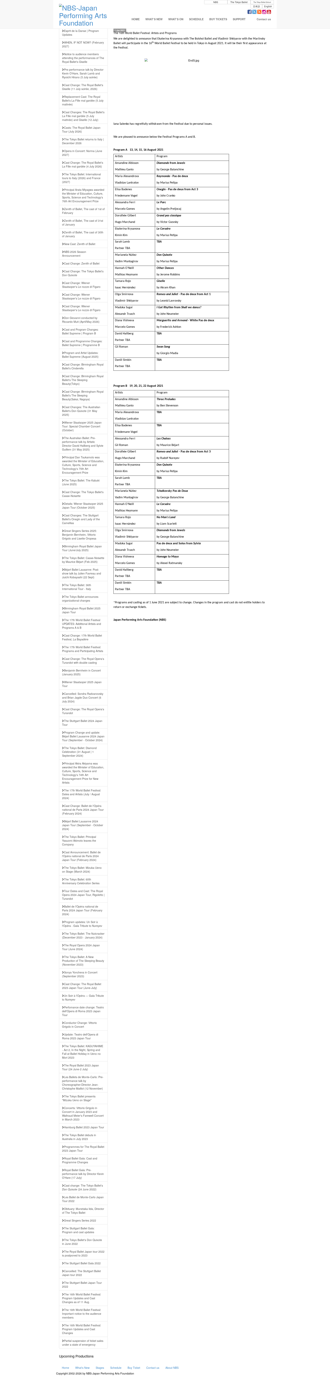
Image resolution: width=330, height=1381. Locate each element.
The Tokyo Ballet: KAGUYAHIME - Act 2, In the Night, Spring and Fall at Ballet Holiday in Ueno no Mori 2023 (82, 1051)
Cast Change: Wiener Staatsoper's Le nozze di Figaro (81, 285)
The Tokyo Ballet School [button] (262, 2)
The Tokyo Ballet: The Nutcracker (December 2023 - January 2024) (83, 935)
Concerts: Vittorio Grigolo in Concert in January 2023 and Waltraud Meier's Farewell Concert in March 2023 (83, 1113)
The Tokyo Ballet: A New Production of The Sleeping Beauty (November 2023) (83, 960)
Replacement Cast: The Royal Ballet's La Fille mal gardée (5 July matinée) (83, 100)
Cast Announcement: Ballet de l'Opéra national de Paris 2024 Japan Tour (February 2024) (81, 856)
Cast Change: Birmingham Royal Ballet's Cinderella (83, 366)
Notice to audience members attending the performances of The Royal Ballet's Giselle (83, 58)
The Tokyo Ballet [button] (238, 2)
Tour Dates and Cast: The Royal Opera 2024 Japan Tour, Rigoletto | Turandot (83, 894)
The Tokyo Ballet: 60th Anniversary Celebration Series (80, 881)
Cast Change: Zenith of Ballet (81, 263)
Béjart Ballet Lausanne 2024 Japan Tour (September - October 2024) (82, 825)
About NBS (172, 1368)
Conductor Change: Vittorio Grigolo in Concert (79, 1024)
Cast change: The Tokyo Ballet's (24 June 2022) (82, 1187)
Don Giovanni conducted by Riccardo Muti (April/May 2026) (80, 320)
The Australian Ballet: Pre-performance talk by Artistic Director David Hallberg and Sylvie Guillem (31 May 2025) (82, 443)
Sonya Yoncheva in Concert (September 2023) (79, 974)
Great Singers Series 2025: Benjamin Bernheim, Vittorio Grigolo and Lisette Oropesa (79, 534)
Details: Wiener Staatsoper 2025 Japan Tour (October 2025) (82, 505)
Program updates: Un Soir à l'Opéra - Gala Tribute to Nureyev (82, 924)
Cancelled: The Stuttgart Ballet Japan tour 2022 (81, 1273)
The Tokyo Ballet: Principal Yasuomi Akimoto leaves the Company (79, 840)
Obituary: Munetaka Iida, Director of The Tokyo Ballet (83, 1210)
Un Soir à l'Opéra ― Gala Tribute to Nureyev (83, 997)
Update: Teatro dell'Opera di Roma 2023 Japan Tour (80, 1036)
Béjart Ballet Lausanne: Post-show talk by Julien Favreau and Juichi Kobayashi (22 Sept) (81, 573)
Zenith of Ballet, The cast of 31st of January (82, 222)
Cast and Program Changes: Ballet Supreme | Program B (80, 331)
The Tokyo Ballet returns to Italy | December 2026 (83, 141)
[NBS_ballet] (254, 12)
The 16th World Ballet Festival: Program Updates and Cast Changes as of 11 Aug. (81, 1298)
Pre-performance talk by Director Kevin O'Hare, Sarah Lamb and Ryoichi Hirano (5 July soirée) (83, 73)
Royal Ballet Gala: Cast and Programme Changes (79, 1160)
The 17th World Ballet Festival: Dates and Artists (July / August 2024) (81, 794)
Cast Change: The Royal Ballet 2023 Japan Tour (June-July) (81, 986)
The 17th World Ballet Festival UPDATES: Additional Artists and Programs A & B (81, 623)
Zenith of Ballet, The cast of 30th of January (82, 234)
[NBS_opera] (259, 12)
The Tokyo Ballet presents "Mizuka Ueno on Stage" (78, 1098)
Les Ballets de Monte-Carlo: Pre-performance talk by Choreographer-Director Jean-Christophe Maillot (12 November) (83, 1082)
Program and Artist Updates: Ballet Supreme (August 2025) (80, 354)
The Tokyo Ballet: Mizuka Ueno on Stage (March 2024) (82, 869)
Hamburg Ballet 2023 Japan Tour (84, 1127)
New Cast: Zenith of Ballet (79, 244)
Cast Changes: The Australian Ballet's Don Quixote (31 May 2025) (81, 411)
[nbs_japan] (264, 12)
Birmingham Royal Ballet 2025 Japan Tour (81, 610)
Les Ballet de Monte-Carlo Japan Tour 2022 (83, 1199)
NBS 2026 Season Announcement (74, 253)
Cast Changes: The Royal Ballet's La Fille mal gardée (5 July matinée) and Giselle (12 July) (83, 116)
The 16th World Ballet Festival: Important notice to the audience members (81, 1313)
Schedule (115, 1368)
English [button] (268, 6)
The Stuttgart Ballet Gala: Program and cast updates (78, 1230)
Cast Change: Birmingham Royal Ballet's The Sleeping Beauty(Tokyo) (83, 380)
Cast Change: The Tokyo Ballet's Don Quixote (83, 273)
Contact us (152, 1368)
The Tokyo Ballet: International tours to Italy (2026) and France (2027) (81, 178)
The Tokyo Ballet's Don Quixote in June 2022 (82, 1242)
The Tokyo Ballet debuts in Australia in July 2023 (79, 1137)
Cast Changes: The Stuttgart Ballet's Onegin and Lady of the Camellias (81, 519)
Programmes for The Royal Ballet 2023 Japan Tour (83, 1148)
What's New (82, 1368)
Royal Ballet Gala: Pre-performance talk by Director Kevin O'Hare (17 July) (83, 1174)
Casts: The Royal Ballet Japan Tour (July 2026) (81, 129)
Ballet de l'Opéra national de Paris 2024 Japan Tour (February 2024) (82, 910)
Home (65, 1368)
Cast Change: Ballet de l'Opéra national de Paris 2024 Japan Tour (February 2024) (83, 809)
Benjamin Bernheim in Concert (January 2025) (81, 672)
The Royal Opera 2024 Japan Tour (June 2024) (81, 947)
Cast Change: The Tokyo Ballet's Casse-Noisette (83, 494)
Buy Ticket (134, 1368)
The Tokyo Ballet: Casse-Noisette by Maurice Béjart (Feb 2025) (83, 560)
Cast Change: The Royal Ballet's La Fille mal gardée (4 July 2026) (82, 164)
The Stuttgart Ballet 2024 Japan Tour (82, 723)
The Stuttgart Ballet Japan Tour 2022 (82, 1284)
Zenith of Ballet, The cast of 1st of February (83, 211)
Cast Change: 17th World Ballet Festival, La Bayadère (82, 637)
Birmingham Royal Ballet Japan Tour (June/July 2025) (82, 548)
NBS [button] (215, 2)
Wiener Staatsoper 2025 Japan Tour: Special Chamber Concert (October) (82, 426)
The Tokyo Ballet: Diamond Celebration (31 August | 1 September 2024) (79, 751)
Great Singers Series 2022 (80, 1220)
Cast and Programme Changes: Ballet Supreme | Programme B (82, 343)
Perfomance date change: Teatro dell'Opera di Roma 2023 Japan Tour (83, 1011)
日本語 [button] (256, 6)
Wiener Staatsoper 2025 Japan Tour (82, 684)
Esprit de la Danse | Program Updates (80, 32)
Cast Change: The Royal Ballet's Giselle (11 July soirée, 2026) (82, 87)
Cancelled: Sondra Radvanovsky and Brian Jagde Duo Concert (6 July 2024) (82, 697)
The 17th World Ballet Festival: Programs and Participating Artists (82, 649)
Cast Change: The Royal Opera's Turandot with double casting (83, 660)
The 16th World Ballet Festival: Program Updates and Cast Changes (81, 1329)
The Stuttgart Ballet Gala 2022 (82, 1263)
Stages (100, 1368)
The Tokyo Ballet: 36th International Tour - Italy (76, 587)
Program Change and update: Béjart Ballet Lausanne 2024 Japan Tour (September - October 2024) (83, 736)
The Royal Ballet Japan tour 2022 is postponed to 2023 (83, 1253)
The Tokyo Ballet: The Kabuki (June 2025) (80, 482)
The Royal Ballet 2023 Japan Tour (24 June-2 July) (80, 1067)
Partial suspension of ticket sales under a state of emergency (82, 1342)
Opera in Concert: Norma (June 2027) (82, 153)
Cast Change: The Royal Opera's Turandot (83, 711)
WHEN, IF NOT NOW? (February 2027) (83, 44)
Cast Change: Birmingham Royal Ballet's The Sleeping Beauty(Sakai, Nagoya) (83, 395)
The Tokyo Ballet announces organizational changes (80, 598)
